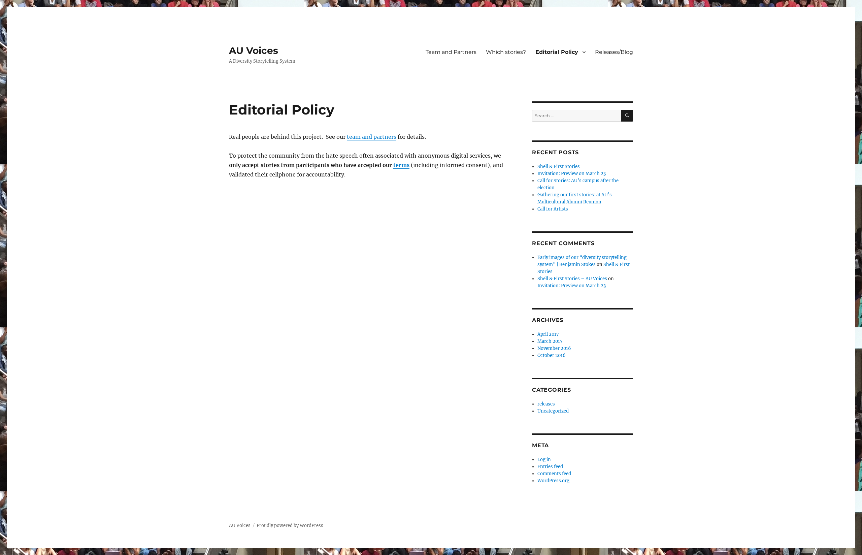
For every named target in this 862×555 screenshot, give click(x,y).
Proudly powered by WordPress (290, 525)
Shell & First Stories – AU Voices (572, 279)
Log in (544, 459)
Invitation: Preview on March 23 (571, 173)
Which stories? (506, 52)
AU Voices (253, 50)
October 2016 (551, 355)
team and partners (371, 136)
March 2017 (550, 341)
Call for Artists (552, 209)
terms (401, 165)
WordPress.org (553, 481)
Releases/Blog (614, 52)
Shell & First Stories (558, 166)
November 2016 (554, 348)
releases (546, 404)
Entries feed (550, 466)
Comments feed (554, 474)
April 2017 (548, 334)
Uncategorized (553, 411)
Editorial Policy (556, 52)
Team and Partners (451, 52)
